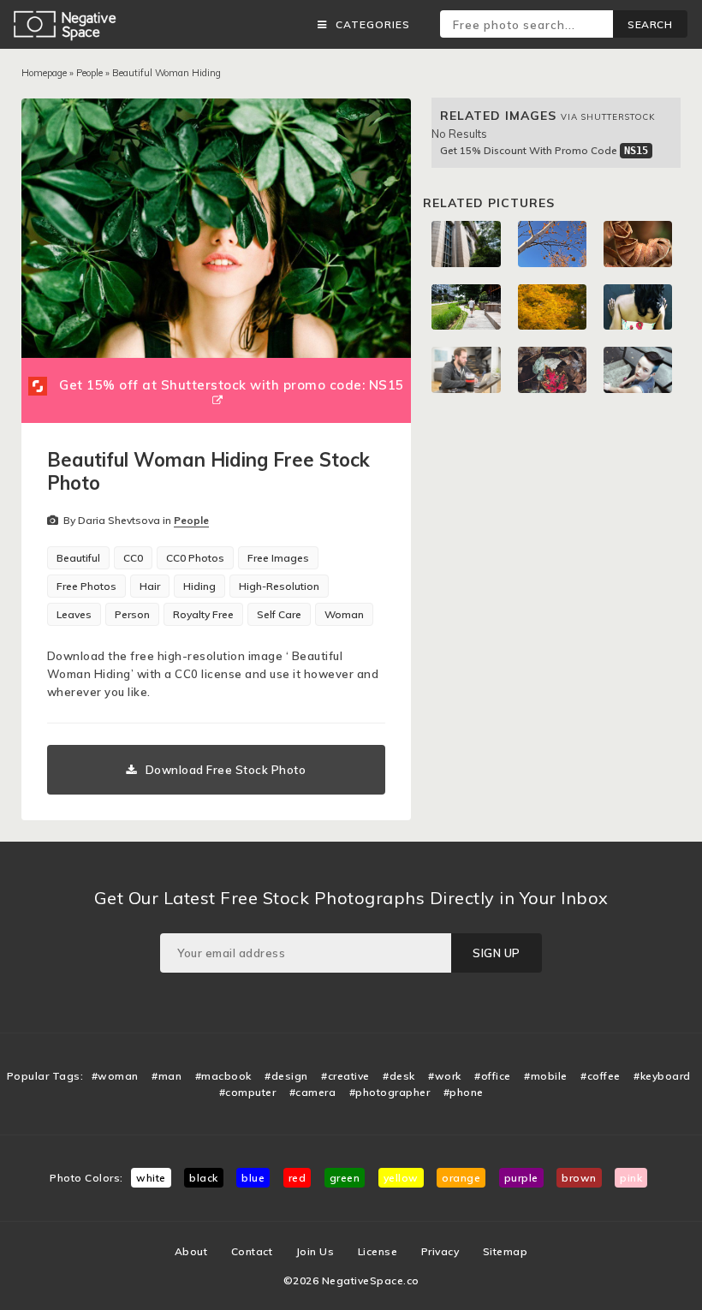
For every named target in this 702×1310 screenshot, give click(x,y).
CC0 (133, 557)
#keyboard (662, 1075)
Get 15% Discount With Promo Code (544, 150)
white (151, 1177)
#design (286, 1075)
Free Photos (86, 586)
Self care (279, 614)
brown (579, 1177)
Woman (344, 614)
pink (631, 1177)
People (89, 73)
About (191, 1251)
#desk (399, 1075)
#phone (463, 1092)
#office (492, 1075)
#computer (248, 1092)
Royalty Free (203, 614)
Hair (150, 586)
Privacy (440, 1251)
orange (461, 1177)
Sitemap (505, 1251)
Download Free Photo (226, 770)
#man (166, 1075)
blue (253, 1177)
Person (132, 614)
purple (521, 1177)
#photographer (390, 1092)
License (378, 1251)
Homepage (44, 73)
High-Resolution (279, 586)
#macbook (223, 1075)
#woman (115, 1075)
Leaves (74, 614)
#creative (345, 1075)
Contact (252, 1251)
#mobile (546, 1075)
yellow (401, 1177)
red (297, 1177)
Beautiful (78, 557)
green (345, 1177)
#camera (312, 1092)
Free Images (278, 557)
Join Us (315, 1251)
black (203, 1177)
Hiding (199, 586)
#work (444, 1075)
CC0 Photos (195, 557)
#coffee (600, 1075)
